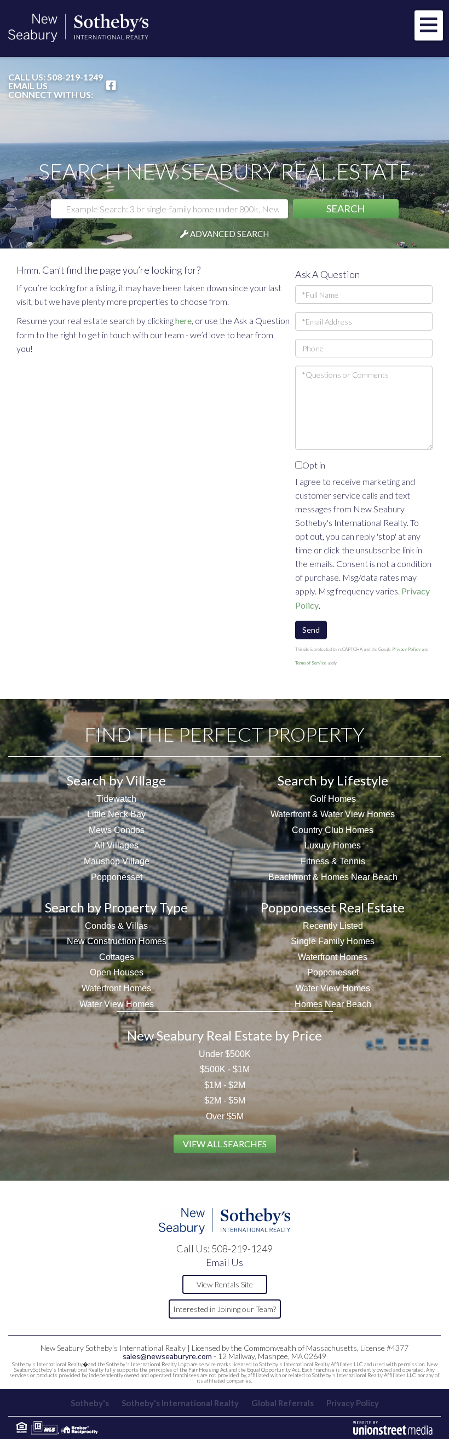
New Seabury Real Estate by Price (224, 1035)
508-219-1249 (75, 77)
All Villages (116, 845)
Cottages (116, 957)
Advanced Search (229, 234)
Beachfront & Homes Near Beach (333, 877)
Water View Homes (116, 1004)
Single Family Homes (333, 941)
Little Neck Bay (116, 814)
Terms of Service (310, 663)
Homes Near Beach (333, 1004)
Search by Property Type (116, 907)
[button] (346, 208)
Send (311, 629)
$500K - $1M (225, 1069)
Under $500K (225, 1054)
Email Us (28, 86)
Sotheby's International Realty (180, 1403)
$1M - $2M (224, 1085)
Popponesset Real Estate (333, 907)
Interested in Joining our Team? (224, 1309)
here (183, 320)
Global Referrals (282, 1403)
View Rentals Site (225, 1284)
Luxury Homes (332, 845)
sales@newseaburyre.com (167, 1356)
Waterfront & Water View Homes (332, 814)
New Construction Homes (116, 941)
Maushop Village (116, 861)
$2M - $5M (224, 1100)
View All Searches (225, 1144)
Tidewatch (116, 799)
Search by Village (116, 780)
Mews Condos (117, 830)
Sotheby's (90, 1403)
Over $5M (225, 1116)
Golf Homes (333, 799)
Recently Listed (333, 926)
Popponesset (116, 877)
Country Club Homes (332, 830)
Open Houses (116, 972)
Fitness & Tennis (333, 861)
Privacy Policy (406, 649)
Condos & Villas (116, 926)
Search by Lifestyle (333, 780)
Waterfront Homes (116, 988)
